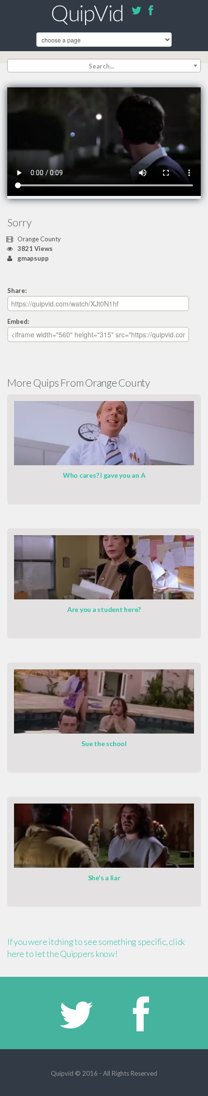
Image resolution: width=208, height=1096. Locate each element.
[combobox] (104, 65)
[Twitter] (136, 12)
